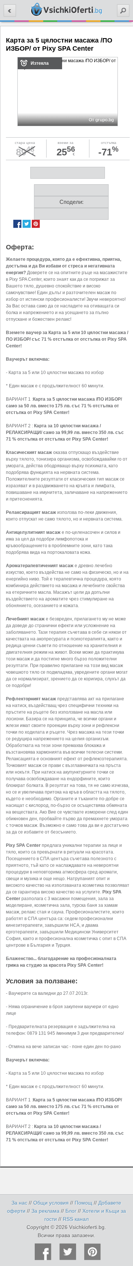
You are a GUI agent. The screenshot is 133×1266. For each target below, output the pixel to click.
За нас (19, 1203)
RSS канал (76, 1219)
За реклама (45, 1211)
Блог (70, 1211)
